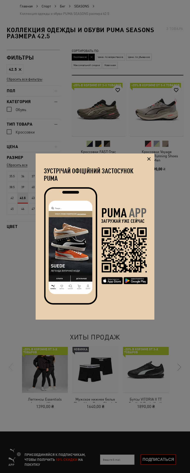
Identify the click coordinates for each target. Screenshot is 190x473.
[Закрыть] (149, 159)
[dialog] (95, 236)
